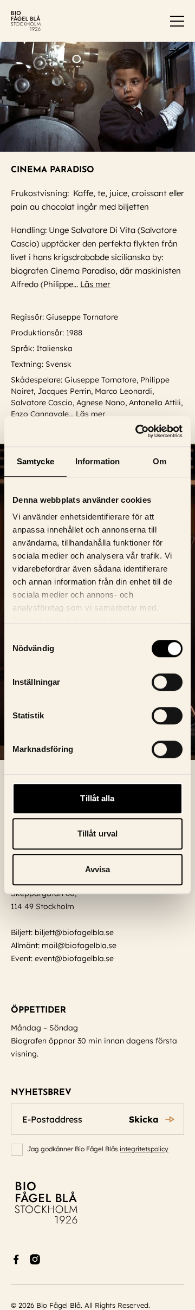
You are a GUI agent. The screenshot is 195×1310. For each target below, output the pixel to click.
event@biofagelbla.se (74, 958)
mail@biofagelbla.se (79, 945)
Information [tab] (97, 461)
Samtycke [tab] (35, 461)
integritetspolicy (144, 1149)
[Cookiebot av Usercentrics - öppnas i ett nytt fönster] (138, 431)
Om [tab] (159, 461)
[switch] (167, 682)
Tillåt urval (97, 833)
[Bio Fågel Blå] (26, 20)
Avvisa (97, 869)
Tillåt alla (97, 798)
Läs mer (95, 284)
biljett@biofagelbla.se (74, 932)
